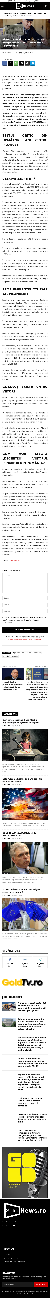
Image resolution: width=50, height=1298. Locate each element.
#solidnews (26, 653)
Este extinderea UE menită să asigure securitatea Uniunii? (21, 890)
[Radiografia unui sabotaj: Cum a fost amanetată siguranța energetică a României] (9, 1102)
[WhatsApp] (16, 63)
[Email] (21, 63)
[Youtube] (14, 1225)
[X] (10, 63)
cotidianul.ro (13, 561)
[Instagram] (6, 1225)
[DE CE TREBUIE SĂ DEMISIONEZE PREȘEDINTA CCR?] (25, 858)
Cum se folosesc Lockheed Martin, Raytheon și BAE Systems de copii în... (21, 721)
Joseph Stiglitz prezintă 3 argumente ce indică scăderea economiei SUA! (12, 686)
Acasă (5, 14)
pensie (6, 656)
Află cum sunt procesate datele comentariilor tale (21, 639)
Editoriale (6, 873)
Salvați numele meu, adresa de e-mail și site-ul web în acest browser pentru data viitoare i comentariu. (24, 620)
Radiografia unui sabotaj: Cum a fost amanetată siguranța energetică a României (30, 1102)
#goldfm (16, 653)
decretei (37, 653)
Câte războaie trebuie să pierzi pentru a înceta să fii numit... (22, 780)
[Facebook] (4, 63)
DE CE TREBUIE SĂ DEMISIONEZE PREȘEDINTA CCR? (19, 834)
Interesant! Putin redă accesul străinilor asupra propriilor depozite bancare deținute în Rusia (32, 1118)
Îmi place (9, 958)
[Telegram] (32, 63)
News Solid (6, 726)
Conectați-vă (25, 958)
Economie (13, 14)
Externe (5, 760)
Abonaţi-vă (40, 1284)
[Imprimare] (27, 63)
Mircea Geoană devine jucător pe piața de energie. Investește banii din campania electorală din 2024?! (32, 1062)
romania (14, 656)
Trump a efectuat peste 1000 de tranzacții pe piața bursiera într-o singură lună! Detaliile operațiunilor (31, 1007)
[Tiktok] (10, 1225)
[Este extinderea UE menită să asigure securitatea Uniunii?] (25, 914)
